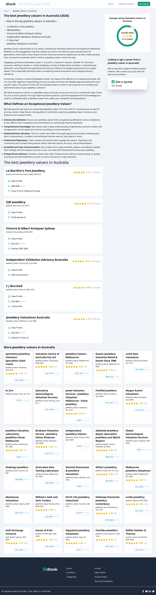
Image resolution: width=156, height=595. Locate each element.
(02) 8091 (52, 516)
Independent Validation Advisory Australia (29, 36)
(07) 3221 (112, 402)
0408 (83, 420)
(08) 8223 (112, 457)
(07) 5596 (22, 380)
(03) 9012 (18, 332)
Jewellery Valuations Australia (22, 43)
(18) (96, 319)
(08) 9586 (18, 186)
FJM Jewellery (13, 29)
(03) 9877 (112, 481)
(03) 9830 (112, 520)
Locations (70, 572)
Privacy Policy (101, 577)
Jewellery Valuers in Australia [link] (25, 11)
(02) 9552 (142, 549)
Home (6, 11)
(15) (96, 172)
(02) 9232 (22, 512)
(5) (97, 203)
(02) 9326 (52, 546)
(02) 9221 (18, 243)
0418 (23, 400)
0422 (143, 449)
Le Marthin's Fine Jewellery (20, 26)
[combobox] (36, 4)
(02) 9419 (52, 373)
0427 (83, 549)
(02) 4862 (18, 301)
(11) (96, 287)
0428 (83, 512)
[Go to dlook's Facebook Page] (143, 591)
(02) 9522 (112, 546)
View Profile (16, 181)
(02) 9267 (142, 510)
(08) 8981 (22, 479)
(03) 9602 (142, 486)
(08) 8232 (112, 376)
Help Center (100, 572)
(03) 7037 (82, 373)
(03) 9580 (142, 369)
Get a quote (144, 4)
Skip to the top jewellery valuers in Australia (30, 21)
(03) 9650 (52, 483)
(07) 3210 (142, 410)
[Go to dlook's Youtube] (146, 591)
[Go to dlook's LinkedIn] (150, 591)
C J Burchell (13, 40)
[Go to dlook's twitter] (153, 591)
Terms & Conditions (104, 581)
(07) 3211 (52, 453)
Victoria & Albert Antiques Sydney (24, 33)
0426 (23, 457)
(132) (96, 261)
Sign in (111, 4)
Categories (71, 577)
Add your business (126, 4)
